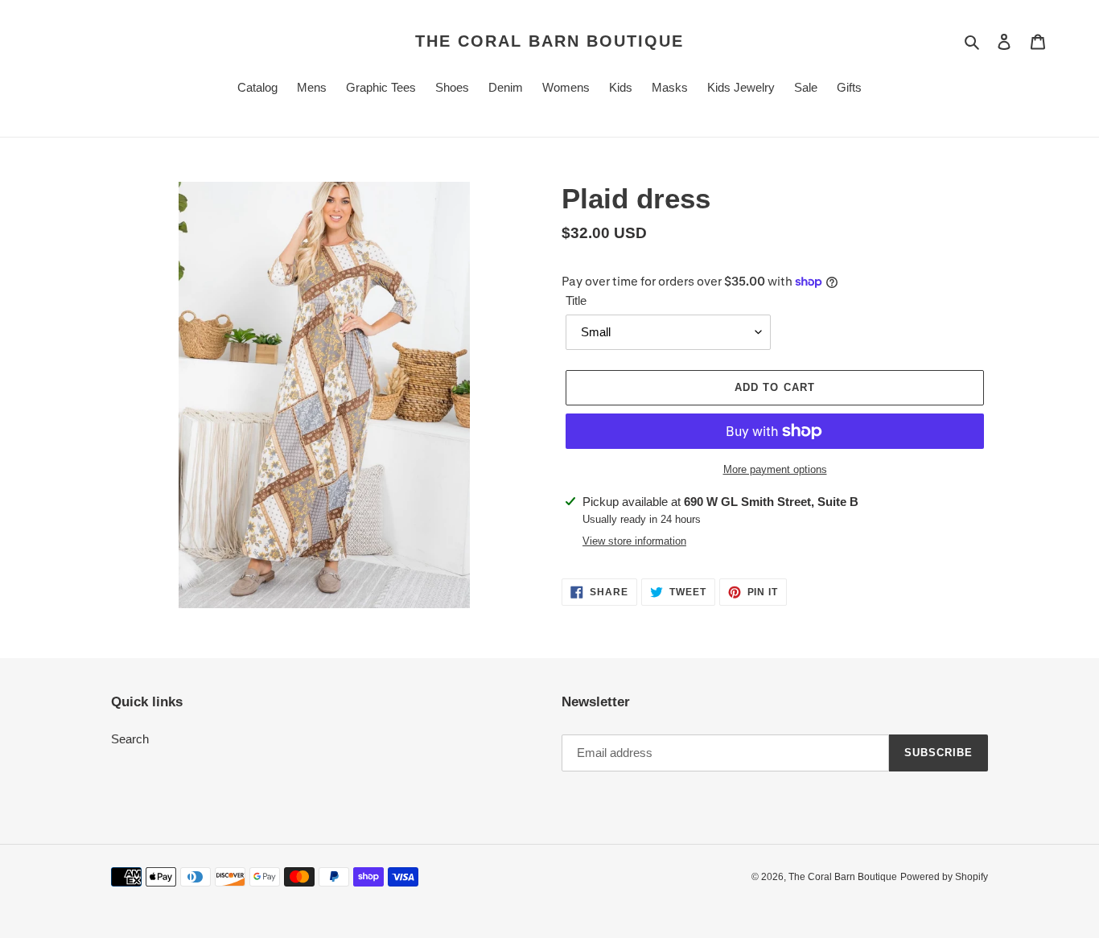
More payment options (775, 469)
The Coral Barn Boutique (549, 41)
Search (130, 739)
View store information (634, 541)
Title (576, 300)
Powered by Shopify (944, 876)
